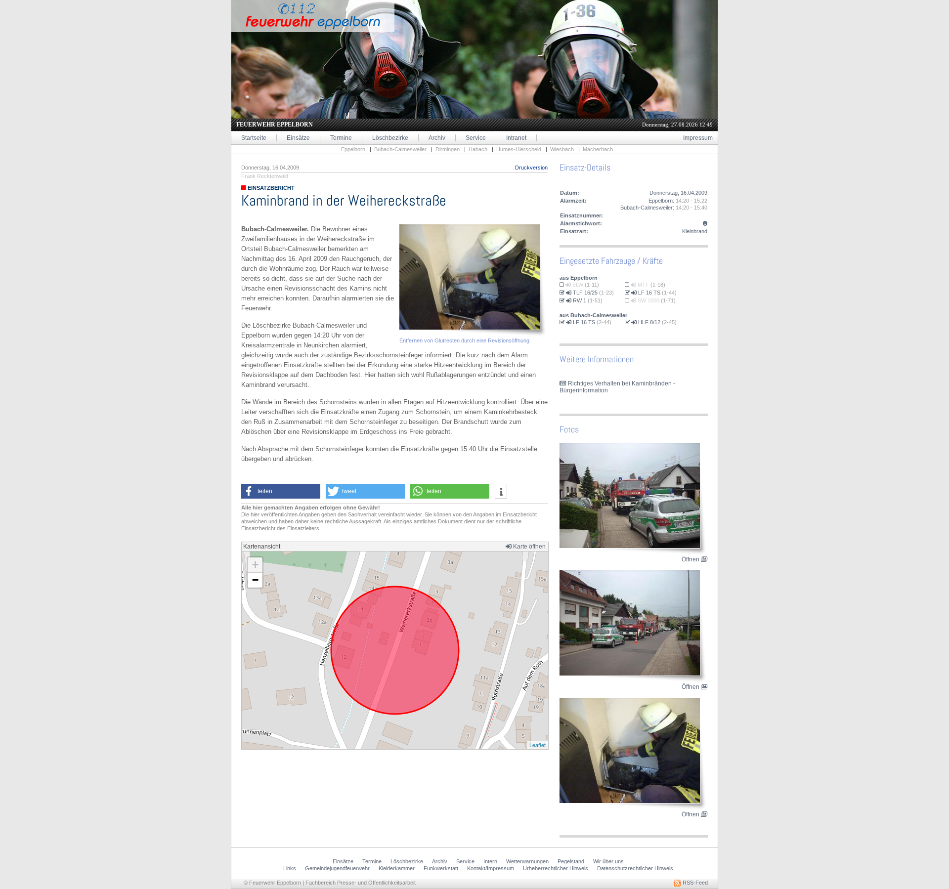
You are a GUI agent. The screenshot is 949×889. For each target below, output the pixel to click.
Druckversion (531, 167)
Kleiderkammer (397, 868)
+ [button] (255, 564)
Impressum (698, 137)
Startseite (253, 137)
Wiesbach (562, 149)
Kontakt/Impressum (490, 868)
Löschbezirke (390, 137)
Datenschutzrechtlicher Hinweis (635, 868)
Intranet (516, 137)
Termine (341, 137)
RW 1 (578, 300)
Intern (490, 861)
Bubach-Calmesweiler (400, 149)
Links (289, 868)
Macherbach (598, 149)
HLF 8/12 (648, 322)
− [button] (255, 580)
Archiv (437, 137)
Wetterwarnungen (527, 861)
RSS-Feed (694, 883)
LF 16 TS (648, 293)
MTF (642, 285)
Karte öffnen (529, 546)
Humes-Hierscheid (518, 149)
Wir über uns (608, 861)
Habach (478, 149)
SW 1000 (647, 300)
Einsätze (298, 137)
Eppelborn (353, 149)
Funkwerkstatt (441, 868)
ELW (577, 285)
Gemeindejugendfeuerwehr (337, 868)
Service (476, 137)
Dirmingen (447, 149)
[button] (280, 491)
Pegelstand (571, 861)
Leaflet (537, 745)
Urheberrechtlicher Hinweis (555, 868)
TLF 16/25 (584, 293)
